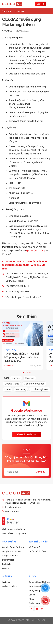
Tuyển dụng (18, 11)
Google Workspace (34, 383)
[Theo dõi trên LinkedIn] (36, 608)
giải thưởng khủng (35, 250)
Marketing (20, 389)
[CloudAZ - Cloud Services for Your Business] (12, 4)
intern (8, 389)
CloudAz (29, 378)
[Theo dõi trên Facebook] (31, 608)
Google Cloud (12, 383)
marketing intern (39, 389)
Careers (16, 378)
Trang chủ (6, 11)
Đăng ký (40, 471)
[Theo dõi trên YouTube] (41, 608)
